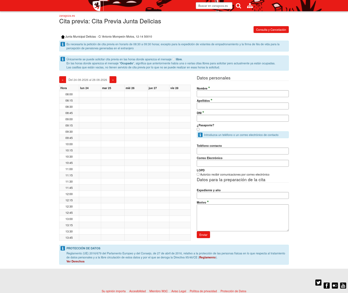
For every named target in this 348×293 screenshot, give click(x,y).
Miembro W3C (158, 291)
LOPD (201, 170)
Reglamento (207, 257)
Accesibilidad (137, 291)
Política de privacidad (203, 291)
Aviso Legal (178, 291)
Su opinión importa (114, 291)
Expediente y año (209, 190)
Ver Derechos (75, 261)
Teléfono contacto (209, 146)
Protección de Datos (233, 291)
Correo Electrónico (210, 158)
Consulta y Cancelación (271, 30)
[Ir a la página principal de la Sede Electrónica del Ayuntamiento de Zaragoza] (98, 6)
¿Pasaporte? (205, 125)
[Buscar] (238, 5)
